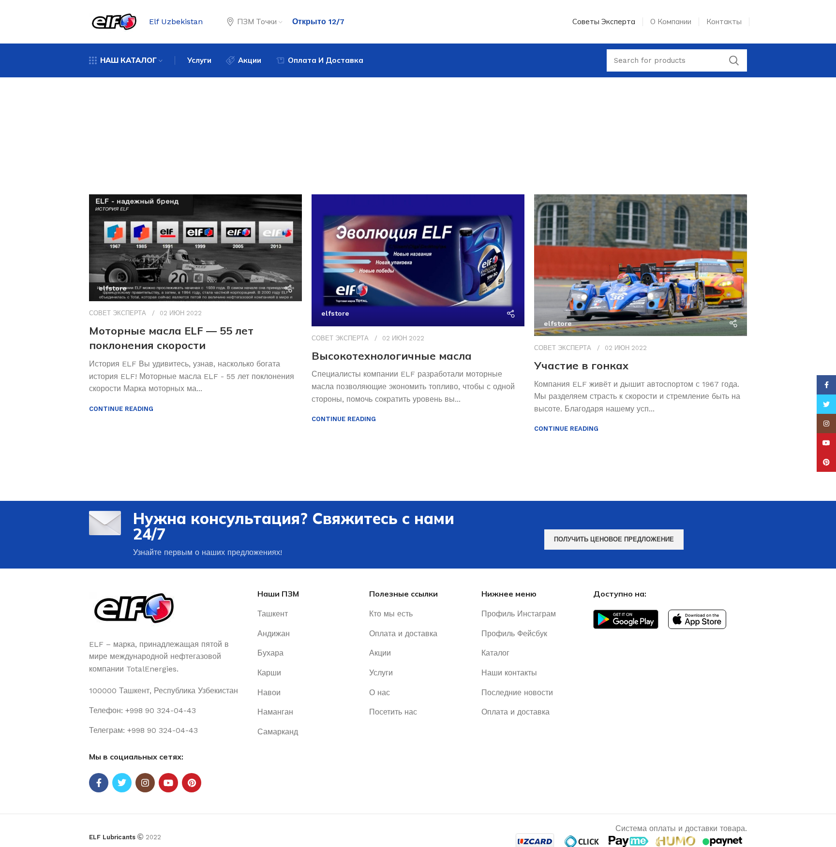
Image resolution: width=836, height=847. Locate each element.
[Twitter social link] (122, 782)
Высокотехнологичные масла (392, 356)
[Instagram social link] (145, 782)
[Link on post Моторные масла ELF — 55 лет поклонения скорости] (195, 247)
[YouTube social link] (168, 782)
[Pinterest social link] (191, 782)
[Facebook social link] (98, 782)
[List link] (166, 710)
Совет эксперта (117, 313)
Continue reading (121, 408)
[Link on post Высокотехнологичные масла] (418, 260)
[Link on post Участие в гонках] (640, 265)
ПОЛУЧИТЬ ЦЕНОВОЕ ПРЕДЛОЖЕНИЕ (614, 539)
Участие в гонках (581, 365)
